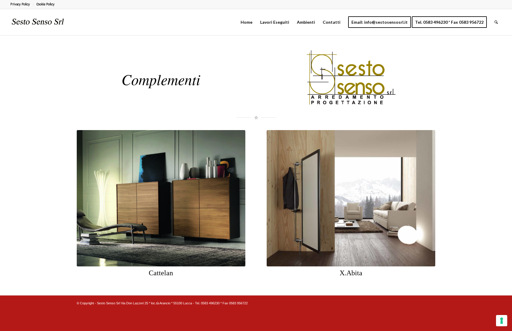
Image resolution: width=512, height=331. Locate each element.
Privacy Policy (20, 4)
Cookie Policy (45, 4)
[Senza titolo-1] (37, 22)
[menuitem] (21, 4)
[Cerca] (496, 22)
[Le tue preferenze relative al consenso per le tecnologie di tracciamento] (501, 320)
